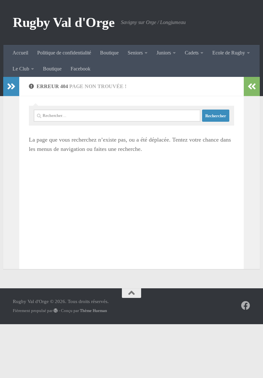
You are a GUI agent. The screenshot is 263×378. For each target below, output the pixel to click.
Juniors (164, 52)
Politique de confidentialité (64, 52)
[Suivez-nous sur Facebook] (245, 305)
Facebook (80, 68)
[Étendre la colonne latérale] (11, 86)
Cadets (192, 52)
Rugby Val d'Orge (64, 22)
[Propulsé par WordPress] (56, 310)
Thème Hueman (93, 310)
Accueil (20, 52)
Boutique (109, 52)
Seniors (135, 52)
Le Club (21, 68)
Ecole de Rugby (228, 52)
